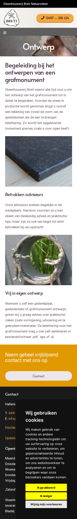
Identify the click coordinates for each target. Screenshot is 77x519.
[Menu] (5, 33)
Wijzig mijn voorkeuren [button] (46, 504)
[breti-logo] (11, 18)
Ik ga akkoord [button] (46, 487)
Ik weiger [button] (46, 496)
